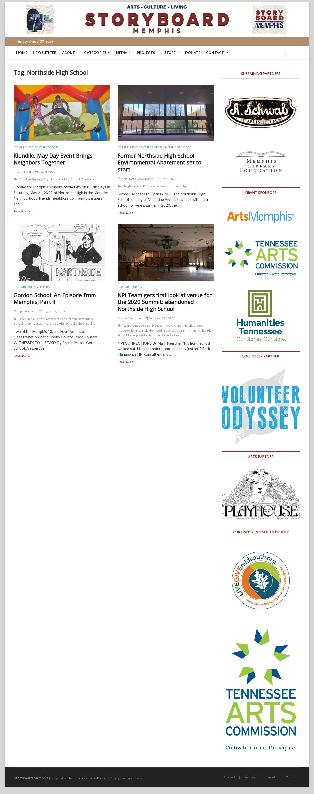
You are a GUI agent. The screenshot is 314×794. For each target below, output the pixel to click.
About (68, 52)
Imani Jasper (174, 325)
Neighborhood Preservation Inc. (144, 186)
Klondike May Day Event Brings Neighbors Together (53, 159)
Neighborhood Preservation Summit (166, 330)
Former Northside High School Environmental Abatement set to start (159, 162)
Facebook (229, 777)
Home (21, 52)
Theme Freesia (77, 778)
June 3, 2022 (46, 172)
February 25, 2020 (160, 318)
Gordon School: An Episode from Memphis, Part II (55, 298)
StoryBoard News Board (136, 179)
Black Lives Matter (31, 319)
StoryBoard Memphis (31, 778)
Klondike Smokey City (33, 179)
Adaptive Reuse (133, 325)
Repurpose (135, 335)
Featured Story (47, 147)
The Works (88, 179)
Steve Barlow (170, 335)
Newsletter (44, 52)
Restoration (152, 335)
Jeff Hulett (23, 172)
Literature (48, 286)
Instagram (250, 777)
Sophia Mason (26, 311)
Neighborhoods (178, 147)
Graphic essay (33, 323)
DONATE (192, 52)
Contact (215, 52)
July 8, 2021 (168, 179)
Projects (146, 52)
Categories (95, 52)
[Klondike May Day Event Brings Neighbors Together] (62, 113)
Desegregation (55, 319)
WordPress (97, 778)
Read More (26, 211)
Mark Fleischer (130, 318)
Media (122, 52)
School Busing (85, 323)
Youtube (291, 777)
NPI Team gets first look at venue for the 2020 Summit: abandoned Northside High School (165, 301)
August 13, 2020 (53, 311)
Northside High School (65, 179)
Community (23, 147)
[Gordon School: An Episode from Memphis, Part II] (62, 252)
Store (170, 52)
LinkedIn (271, 777)
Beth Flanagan (154, 325)
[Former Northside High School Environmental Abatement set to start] (166, 113)
